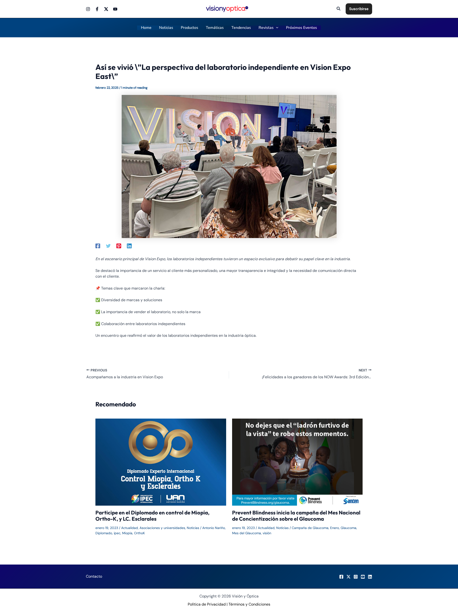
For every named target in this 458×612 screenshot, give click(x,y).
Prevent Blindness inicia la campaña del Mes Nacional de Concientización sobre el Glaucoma (296, 515)
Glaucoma (348, 528)
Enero (334, 528)
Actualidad (129, 528)
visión (267, 533)
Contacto (94, 576)
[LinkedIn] (370, 577)
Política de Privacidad (207, 604)
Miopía (127, 533)
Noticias (193, 528)
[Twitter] (106, 9)
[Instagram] (88, 9)
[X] (348, 577)
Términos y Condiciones (249, 604)
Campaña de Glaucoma (310, 528)
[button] (339, 9)
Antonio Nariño (213, 528)
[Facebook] (97, 9)
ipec (117, 533)
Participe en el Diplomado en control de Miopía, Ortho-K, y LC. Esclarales (152, 515)
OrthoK (139, 533)
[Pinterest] (118, 245)
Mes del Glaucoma (246, 533)
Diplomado (103, 533)
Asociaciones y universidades (162, 528)
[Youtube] (115, 9)
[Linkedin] (129, 245)
